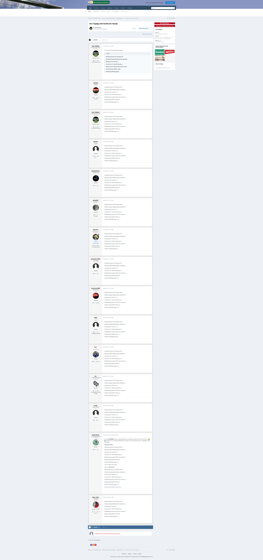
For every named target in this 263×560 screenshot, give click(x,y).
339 (98, 97)
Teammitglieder (116, 11)
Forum (89, 11)
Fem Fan (95, 229)
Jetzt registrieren (170, 2)
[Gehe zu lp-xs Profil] (96, 354)
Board (90, 8)
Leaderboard (109, 8)
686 (98, 302)
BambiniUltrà (96, 171)
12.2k (94, 511)
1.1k (95, 390)
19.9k (98, 361)
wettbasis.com (158, 40)
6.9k (95, 332)
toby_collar (95, 497)
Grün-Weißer (98, 27)
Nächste (95, 40)
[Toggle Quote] (106, 53)
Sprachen (124, 553)
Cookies (139, 553)
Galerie (108, 11)
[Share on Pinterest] (96, 545)
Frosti (95, 405)
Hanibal (95, 83)
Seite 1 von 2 (104, 39)
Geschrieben (108, 46)
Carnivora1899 (95, 288)
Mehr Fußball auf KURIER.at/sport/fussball (164, 26)
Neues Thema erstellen (147, 34)
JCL (95, 376)
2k (94, 420)
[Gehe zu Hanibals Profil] (96, 90)
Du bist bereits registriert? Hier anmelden (155, 2)
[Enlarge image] (149, 439)
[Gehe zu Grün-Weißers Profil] (90, 28)
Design (129, 553)
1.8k (94, 302)
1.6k (98, 511)
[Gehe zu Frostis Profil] (96, 413)
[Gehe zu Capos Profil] (96, 325)
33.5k (94, 361)
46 (97, 420)
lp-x (95, 347)
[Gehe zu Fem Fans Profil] (96, 237)
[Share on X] (89, 545)
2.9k (95, 60)
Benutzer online (124, 11)
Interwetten (129, 8)
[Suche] (173, 8)
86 (95, 214)
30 (98, 390)
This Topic (168, 8)
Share (134, 28)
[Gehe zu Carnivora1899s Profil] (96, 296)
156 (95, 185)
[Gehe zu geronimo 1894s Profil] (96, 266)
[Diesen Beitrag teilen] (150, 46)
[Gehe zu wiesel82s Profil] (96, 208)
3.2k (95, 273)
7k (98, 245)
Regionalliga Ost (103, 29)
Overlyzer (123, 8)
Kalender (103, 11)
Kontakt (134, 553)
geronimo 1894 (95, 259)
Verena (95, 141)
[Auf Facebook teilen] (91, 545)
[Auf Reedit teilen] (93, 545)
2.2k (94, 97)
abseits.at (117, 8)
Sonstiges (103, 8)
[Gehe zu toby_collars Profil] (96, 505)
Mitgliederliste (96, 11)
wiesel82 (95, 200)
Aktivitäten (96, 8)
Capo (95, 317)
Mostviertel (95, 435)
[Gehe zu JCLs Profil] (96, 384)
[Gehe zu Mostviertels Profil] (96, 442)
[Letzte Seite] (99, 40)
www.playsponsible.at (145, 556)
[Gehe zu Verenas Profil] (96, 149)
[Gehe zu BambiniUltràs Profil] (96, 178)
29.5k (94, 245)
